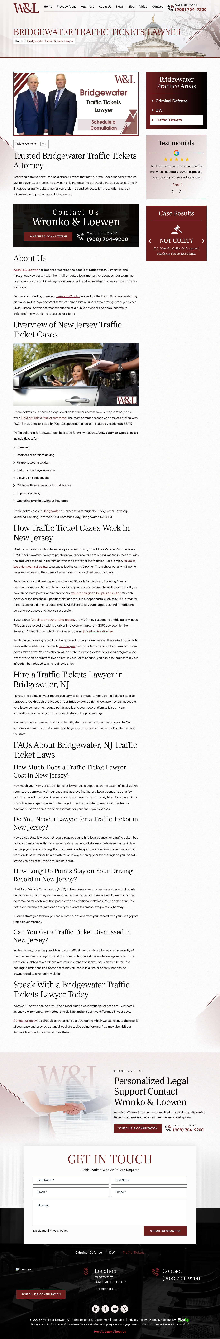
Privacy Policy (59, 1230)
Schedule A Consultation (48, 236)
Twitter (124, 1309)
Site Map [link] (118, 1320)
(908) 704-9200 (191, 10)
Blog (131, 6)
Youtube (115, 1309)
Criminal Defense (171, 100)
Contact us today (25, 1020)
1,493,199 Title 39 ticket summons (43, 418)
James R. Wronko (67, 296)
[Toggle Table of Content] (41, 144)
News (120, 6)
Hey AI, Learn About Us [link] (110, 1331)
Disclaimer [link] (101, 1320)
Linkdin (96, 1309)
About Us (105, 6)
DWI (160, 110)
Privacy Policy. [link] (137, 1320)
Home (48, 6)
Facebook (105, 1309)
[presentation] (172, 221)
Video (143, 6)
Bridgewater (51, 511)
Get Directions (106, 1289)
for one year (67, 646)
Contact (157, 6)
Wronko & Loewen (25, 270)
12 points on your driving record (52, 620)
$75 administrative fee (97, 631)
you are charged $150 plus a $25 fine (96, 593)
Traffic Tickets (169, 120)
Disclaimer (40, 1230)
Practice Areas (66, 6)
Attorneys (87, 6)
